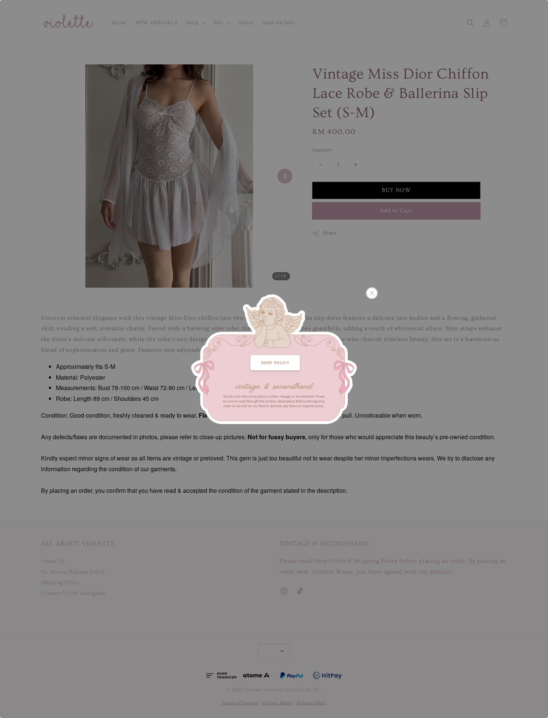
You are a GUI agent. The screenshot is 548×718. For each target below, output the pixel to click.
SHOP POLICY (275, 363)
